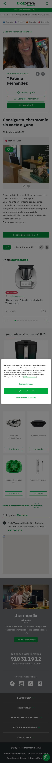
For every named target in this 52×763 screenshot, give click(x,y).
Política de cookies (30, 377)
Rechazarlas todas (26, 384)
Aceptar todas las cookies (25, 391)
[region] (26, 381)
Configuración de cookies (26, 398)
